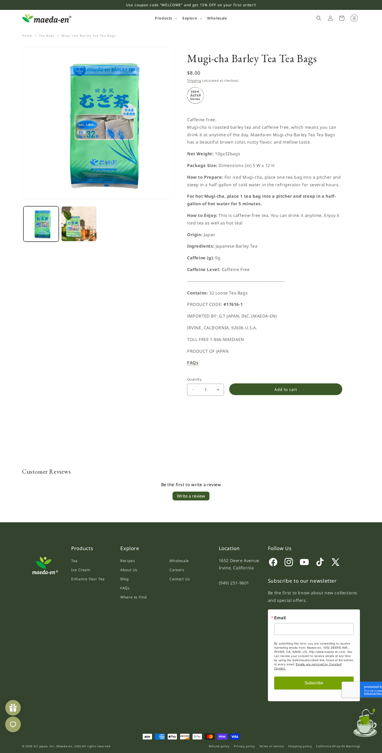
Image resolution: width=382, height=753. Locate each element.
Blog (124, 578)
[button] (165, 18)
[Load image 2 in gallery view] (79, 224)
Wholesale (179, 560)
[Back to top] (367, 720)
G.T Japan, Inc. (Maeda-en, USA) (57, 746)
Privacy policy (244, 746)
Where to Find (133, 597)
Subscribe (314, 682)
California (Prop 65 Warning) (338, 746)
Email (280, 617)
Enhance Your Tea (88, 578)
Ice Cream (80, 569)
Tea (74, 560)
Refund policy (219, 746)
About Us (128, 569)
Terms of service (271, 746)
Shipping (194, 80)
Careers (176, 569)
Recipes (127, 560)
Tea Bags (47, 35)
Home (27, 35)
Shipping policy (300, 746)
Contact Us (179, 578)
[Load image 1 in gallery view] (41, 224)
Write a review (191, 496)
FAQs (125, 587)
